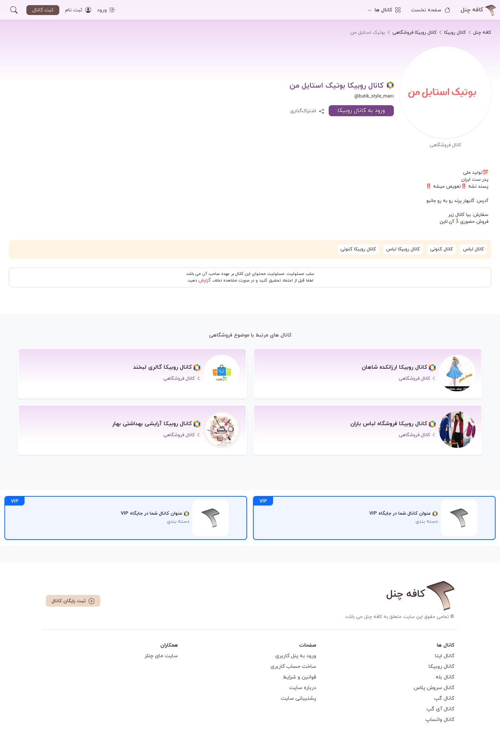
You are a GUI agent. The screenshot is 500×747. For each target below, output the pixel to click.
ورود (102, 10)
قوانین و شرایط (299, 677)
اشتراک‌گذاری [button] (304, 111)
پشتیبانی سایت (298, 698)
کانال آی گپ (440, 709)
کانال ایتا (444, 655)
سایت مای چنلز (161, 655)
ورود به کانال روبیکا (361, 111)
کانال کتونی (441, 249)
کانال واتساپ (439, 719)
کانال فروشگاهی (445, 145)
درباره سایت (302, 687)
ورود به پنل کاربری (295, 655)
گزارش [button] (204, 280)
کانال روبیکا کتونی (358, 249)
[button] (13, 9)
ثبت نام (74, 10)
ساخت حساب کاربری (293, 666)
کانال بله (445, 677)
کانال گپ (444, 698)
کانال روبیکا (441, 666)
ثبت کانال (42, 10)
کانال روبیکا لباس (403, 249)
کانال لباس (473, 249)
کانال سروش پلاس (434, 687)
